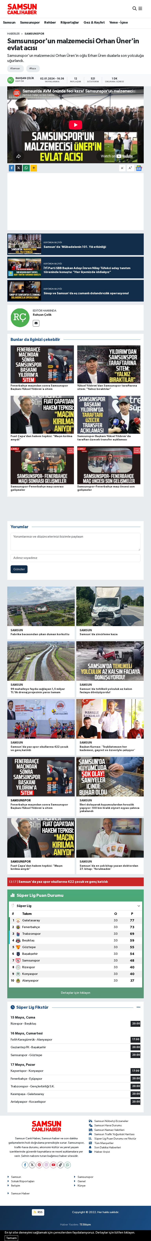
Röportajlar (70, 22)
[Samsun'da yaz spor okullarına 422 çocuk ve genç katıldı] (41, 719)
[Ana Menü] (140, 8)
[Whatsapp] (67, 1165)
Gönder (19, 569)
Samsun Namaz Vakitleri (109, 1129)
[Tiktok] (60, 1165)
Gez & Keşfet (94, 22)
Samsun (9, 22)
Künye (82, 1185)
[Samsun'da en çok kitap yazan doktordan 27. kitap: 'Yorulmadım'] (110, 838)
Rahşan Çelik (42, 314)
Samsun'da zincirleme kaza (99, 634)
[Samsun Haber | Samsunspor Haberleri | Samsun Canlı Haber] (22, 9)
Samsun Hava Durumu (108, 1125)
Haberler (13, 33)
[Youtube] (53, 1165)
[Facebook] (25, 1165)
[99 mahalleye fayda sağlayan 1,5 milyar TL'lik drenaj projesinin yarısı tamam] (41, 661)
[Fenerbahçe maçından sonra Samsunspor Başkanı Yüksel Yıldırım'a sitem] (42, 364)
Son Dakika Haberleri (107, 1147)
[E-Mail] (36, 323)
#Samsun (15, 68)
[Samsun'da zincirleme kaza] (110, 606)
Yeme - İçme (118, 22)
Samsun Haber (20, 1193)
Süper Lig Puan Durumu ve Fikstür (115, 1138)
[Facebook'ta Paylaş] (11, 168)
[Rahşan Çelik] (20, 317)
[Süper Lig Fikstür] (138, 1007)
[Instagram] (46, 1165)
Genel (82, 1181)
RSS (39, 1212)
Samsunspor (30, 22)
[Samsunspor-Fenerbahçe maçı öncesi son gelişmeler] (109, 465)
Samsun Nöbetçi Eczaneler (111, 1121)
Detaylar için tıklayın (75, 993)
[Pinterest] (39, 1165)
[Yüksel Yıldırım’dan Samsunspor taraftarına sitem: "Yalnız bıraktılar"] (109, 364)
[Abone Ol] (138, 168)
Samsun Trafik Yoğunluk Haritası (114, 1134)
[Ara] (135, 8)
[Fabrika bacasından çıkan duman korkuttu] (41, 606)
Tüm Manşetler (104, 1143)
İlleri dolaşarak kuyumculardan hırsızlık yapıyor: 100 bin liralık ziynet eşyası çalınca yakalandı (109, 808)
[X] (32, 1165)
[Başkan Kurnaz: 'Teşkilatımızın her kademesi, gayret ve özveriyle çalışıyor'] (110, 719)
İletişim (15, 1185)
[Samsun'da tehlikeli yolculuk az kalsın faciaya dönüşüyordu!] (110, 661)
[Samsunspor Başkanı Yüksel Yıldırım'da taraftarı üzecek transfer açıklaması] (109, 414)
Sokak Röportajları (22, 1181)
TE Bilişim (85, 1224)
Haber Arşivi (102, 1151)
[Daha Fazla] (33, 168)
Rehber (50, 22)
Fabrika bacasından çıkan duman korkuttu (40, 634)
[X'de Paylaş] (18, 168)
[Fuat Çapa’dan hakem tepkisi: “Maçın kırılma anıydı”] (42, 414)
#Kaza (32, 68)
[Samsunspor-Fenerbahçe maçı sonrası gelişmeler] (42, 465)
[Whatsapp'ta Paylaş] (26, 168)
